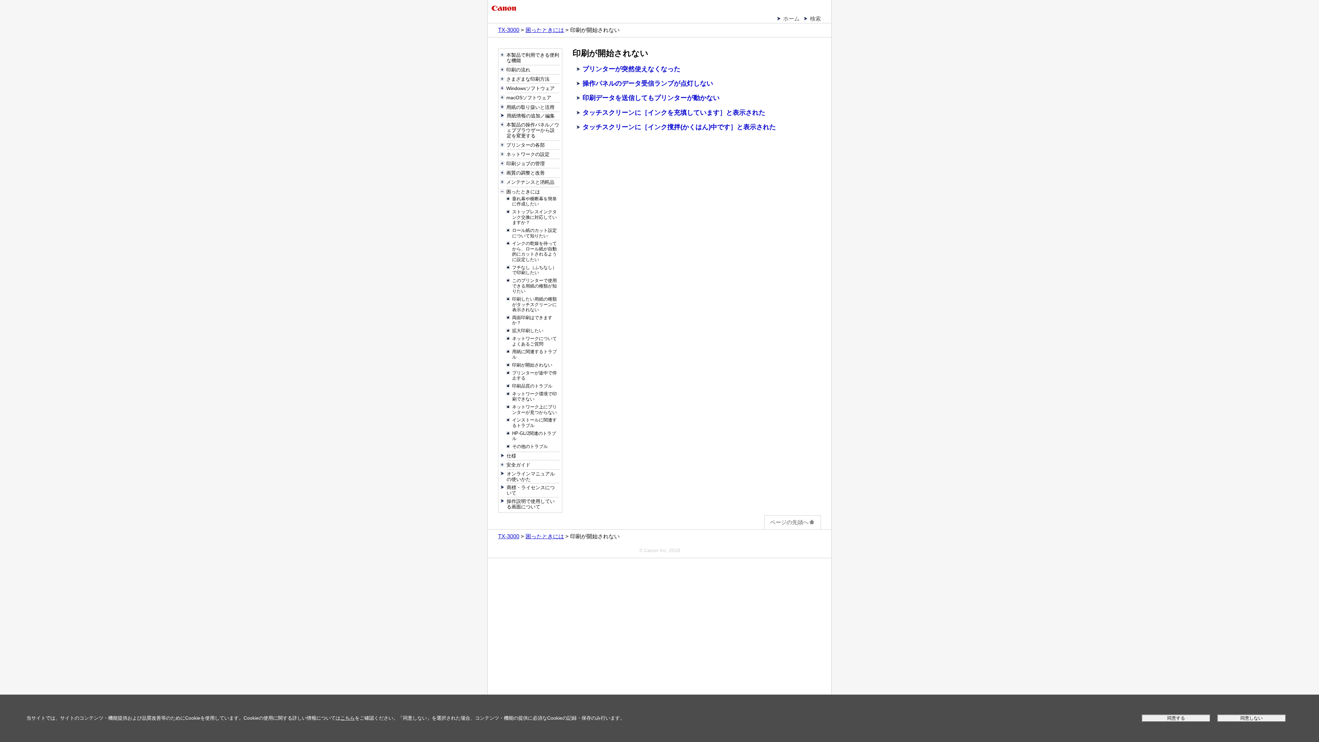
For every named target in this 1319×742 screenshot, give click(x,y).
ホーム (791, 19)
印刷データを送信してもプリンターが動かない (651, 97)
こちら (347, 718)
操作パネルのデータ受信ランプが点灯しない (648, 83)
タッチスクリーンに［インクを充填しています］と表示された (674, 112)
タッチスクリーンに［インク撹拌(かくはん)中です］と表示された (679, 127)
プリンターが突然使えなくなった (631, 68)
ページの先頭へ (789, 522)
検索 (815, 19)
